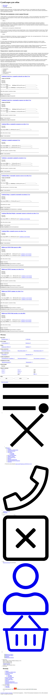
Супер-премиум (6, 343)
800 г (35, 374)
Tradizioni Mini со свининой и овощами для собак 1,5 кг (15, 124)
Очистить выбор (4, 382)
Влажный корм (6, 339)
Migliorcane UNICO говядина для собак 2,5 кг (13, 269)
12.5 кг (20, 371)
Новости (9, 458)
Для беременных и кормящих (8, 358)
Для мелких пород (6, 350)
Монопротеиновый (6, 362)
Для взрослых (29, 354)
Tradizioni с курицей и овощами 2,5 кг (11, 140)
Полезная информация (12, 459)
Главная (9, 448)
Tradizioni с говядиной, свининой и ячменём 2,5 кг (14, 158)
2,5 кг (3, 371)
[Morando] (7, 447)
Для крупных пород (38, 350)
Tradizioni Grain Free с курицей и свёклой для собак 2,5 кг (16, 76)
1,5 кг (3, 369)
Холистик (28, 343)
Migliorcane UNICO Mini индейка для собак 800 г (13, 313)
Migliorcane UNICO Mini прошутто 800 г (11, 247)
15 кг (19, 372)
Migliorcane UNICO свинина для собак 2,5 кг (12, 291)
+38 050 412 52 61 (28, 463)
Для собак (12, 453)
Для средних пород (22, 350)
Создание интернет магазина (6, 692)
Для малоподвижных (22, 358)
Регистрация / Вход (12, 457)
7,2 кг (3, 372)
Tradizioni (28, 346)
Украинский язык (6, 562)
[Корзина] (26, 651)
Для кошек (12, 454)
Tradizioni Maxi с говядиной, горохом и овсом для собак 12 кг (16, 175)
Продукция (10, 452)
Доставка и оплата (11, 451)
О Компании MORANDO (13, 450)
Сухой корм (28, 339)
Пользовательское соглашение (14, 460)
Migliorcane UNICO (6, 346)
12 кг (19, 369)
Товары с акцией (11, 456)
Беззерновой (29, 362)
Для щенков (5, 354)
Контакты (10, 461)
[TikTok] (4, 690)
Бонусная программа (12, 455)
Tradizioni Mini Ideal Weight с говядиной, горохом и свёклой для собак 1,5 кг (20, 213)
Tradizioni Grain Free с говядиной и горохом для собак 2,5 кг (16, 100)
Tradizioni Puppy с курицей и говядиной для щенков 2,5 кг (16, 194)
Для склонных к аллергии (39, 358)
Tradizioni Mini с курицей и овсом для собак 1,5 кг (14, 231)
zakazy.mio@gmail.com (20, 463)
